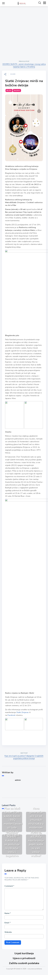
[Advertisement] (24, 31)
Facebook (11, 715)
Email (7, 922)
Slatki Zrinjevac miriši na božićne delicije (24, 83)
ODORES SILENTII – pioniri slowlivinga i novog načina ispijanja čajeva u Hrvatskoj (24, 65)
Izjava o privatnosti (24, 958)
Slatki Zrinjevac (22, 712)
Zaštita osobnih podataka (24, 963)
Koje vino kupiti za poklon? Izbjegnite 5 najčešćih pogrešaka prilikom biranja (24, 757)
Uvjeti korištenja (24, 953)
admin (18, 780)
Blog (9, 90)
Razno (17, 90)
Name (7, 913)
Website (8, 932)
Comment (9, 886)
